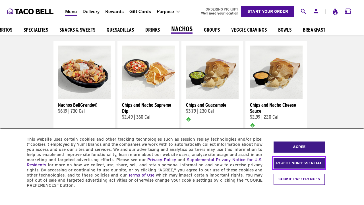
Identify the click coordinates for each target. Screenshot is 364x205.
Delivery (91, 11)
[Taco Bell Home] (31, 11)
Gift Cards (140, 11)
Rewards (114, 11)
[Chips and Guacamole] (212, 97)
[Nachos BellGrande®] (84, 97)
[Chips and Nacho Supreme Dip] (148, 97)
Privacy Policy (161, 159)
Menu (71, 11)
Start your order (267, 11)
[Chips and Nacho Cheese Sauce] (276, 97)
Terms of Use (141, 175)
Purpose (165, 11)
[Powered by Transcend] (9, 198)
